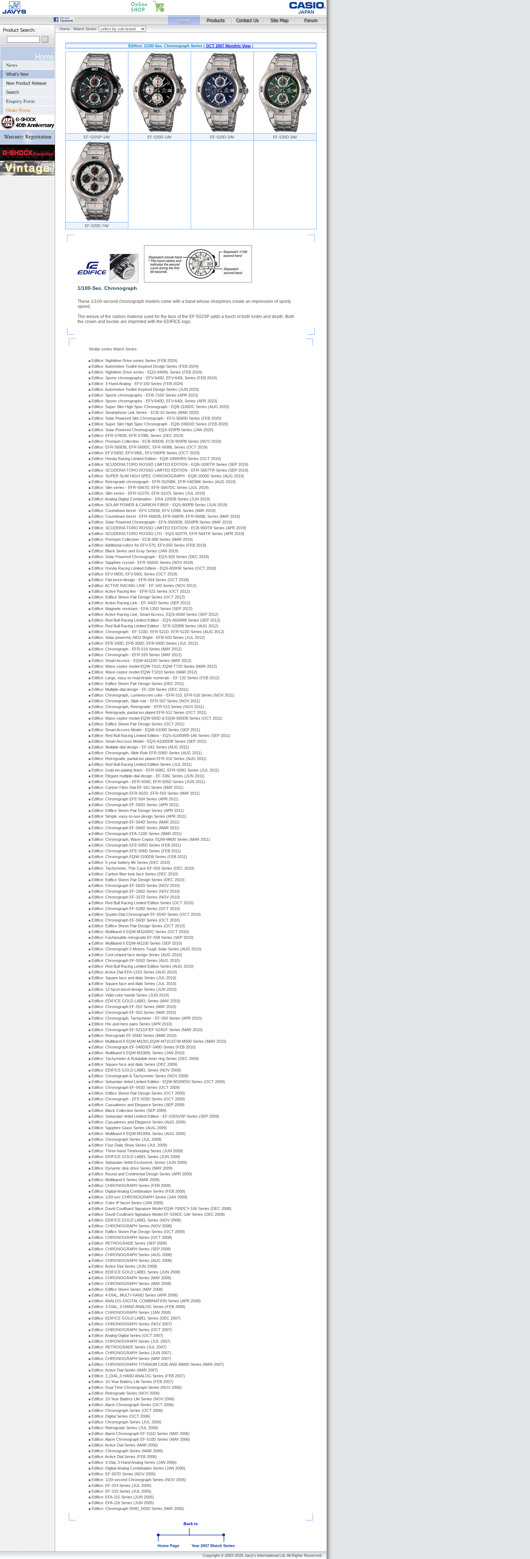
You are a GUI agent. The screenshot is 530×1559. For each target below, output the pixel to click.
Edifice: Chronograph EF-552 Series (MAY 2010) (134, 1006)
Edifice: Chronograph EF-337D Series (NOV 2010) (136, 897)
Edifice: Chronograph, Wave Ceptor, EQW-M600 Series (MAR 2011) (151, 839)
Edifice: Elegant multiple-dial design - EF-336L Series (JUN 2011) (148, 776)
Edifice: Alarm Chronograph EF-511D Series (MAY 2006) (141, 1433)
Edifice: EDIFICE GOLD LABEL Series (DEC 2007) (136, 1318)
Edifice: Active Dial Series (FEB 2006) (124, 1456)
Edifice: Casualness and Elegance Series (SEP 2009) (138, 1105)
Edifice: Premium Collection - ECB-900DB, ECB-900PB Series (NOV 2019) (156, 441)
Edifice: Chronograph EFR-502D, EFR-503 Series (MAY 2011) (146, 793)
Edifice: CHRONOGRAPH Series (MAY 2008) (131, 1278)
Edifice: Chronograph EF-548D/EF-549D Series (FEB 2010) (144, 1047)
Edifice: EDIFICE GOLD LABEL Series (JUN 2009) (136, 1156)
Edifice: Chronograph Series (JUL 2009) (127, 1139)
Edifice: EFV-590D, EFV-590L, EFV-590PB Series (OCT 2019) (146, 453)
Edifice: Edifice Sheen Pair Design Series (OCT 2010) (138, 926)
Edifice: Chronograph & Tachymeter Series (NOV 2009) (140, 1076)
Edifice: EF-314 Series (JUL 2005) (121, 1485)
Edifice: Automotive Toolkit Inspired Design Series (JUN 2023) (145, 389)
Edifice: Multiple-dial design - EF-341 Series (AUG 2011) (140, 747)
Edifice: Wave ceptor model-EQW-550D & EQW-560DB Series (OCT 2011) (157, 718)
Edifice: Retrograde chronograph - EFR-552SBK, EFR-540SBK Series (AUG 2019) (164, 482)
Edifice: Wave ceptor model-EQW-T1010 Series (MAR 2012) (144, 672)
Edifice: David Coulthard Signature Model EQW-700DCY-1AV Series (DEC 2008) (161, 1208)
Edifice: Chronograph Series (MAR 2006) (127, 1451)
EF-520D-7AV (97, 226)
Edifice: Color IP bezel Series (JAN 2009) (127, 1203)
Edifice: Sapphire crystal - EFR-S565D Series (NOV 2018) (142, 562)
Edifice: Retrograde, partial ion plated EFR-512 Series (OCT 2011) (149, 712)
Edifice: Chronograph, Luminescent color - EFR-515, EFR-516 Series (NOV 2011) (163, 695)
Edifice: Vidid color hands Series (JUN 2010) (130, 995)
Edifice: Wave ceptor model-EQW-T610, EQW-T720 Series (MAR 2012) (154, 666)
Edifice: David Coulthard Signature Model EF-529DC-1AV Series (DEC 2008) (158, 1214)
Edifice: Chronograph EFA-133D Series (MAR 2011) (137, 833)
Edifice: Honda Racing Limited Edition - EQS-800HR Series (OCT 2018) (154, 568)
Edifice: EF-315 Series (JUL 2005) (121, 1491)
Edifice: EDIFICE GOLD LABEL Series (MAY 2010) (136, 1001)
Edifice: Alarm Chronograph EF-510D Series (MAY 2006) (141, 1439)
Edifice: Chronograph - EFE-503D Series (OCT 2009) (138, 1099)
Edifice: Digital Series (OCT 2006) (121, 1416)
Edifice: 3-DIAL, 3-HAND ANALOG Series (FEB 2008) (138, 1306)
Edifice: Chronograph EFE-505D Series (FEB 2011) (136, 845)
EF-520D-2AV (222, 137)
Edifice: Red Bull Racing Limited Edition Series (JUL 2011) (142, 764)
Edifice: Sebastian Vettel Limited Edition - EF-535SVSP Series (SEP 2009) (155, 1116)
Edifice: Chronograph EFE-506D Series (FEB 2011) (136, 851)
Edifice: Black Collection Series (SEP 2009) (129, 1110)
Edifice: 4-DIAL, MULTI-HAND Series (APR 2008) (135, 1295)
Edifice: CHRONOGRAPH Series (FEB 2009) (131, 1185)
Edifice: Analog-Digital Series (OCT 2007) (127, 1335)
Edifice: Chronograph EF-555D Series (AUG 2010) (136, 960)
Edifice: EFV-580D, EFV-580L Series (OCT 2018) (134, 574)
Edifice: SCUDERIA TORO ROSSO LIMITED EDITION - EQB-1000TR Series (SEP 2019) (170, 464)
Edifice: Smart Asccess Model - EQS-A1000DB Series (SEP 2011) (149, 741)
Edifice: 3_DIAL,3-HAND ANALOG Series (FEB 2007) (138, 1376)
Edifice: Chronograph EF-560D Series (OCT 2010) (136, 920)
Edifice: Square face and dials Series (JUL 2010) (134, 978)
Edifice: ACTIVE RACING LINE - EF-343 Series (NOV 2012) (144, 585)
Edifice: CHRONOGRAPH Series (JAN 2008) (131, 1312)
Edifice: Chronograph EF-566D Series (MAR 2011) (136, 828)
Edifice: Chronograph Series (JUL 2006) (127, 1422)
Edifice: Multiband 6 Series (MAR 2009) (126, 1180)
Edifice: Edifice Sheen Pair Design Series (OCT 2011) (138, 724)
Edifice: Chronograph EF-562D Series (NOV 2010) (136, 885)
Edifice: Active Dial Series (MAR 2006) (125, 1445)
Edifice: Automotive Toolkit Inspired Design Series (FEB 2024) (145, 366)
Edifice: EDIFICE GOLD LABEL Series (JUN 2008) (136, 1272)
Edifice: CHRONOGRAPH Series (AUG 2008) (132, 1255)
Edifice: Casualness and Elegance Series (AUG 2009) (139, 1122)
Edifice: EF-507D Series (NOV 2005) (124, 1474)
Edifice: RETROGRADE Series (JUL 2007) (129, 1347)
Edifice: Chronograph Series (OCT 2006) (127, 1410)
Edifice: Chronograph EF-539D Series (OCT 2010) (136, 908)
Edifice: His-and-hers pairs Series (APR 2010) (132, 1024)
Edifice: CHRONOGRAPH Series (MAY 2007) (131, 1358)
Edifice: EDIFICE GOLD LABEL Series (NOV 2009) (136, 1070)
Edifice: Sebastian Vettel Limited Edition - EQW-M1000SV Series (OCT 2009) (158, 1081)
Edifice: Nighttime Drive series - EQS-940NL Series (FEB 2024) (147, 372)
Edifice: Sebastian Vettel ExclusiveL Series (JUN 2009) (139, 1162)
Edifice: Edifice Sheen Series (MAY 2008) (127, 1289)
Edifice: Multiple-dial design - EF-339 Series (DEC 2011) (140, 689)
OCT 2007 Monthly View (228, 46)
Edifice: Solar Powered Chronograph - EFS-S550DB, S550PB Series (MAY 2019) (162, 522)
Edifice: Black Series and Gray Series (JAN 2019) (135, 551)
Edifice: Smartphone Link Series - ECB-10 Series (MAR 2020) (145, 412)
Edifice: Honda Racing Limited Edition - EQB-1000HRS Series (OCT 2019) (156, 458)
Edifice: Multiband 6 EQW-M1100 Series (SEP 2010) (137, 943)
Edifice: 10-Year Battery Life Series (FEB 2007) (132, 1381)
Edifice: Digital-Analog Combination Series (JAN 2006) (138, 1468)
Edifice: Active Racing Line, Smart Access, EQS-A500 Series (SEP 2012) (155, 614)
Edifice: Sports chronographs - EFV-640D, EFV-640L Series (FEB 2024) (154, 378)
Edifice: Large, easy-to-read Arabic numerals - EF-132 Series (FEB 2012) (156, 678)
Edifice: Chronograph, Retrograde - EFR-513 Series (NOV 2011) (148, 707)
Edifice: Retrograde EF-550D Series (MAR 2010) (134, 1035)
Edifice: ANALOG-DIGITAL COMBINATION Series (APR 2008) (146, 1301)
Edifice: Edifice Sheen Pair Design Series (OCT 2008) (138, 1231)
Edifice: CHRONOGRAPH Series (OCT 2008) (132, 1237)
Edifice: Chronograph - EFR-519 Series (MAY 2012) (137, 649)
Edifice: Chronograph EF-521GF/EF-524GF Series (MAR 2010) (147, 1030)
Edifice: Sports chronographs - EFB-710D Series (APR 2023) (145, 395)
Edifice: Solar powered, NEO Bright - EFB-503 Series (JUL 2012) (148, 637)
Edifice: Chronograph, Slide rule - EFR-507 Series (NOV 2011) (146, 701)
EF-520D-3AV (285, 137)
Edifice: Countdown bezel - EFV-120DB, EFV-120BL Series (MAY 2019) (154, 510)
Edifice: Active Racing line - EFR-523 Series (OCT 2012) (141, 591)
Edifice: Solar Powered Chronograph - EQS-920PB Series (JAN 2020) (152, 430)
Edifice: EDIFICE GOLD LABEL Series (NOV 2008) (136, 1220)
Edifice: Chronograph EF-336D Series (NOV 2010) (136, 891)
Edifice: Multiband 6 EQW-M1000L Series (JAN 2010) (138, 1053)
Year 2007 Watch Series (213, 1545)
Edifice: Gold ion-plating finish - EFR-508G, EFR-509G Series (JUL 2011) (155, 770)
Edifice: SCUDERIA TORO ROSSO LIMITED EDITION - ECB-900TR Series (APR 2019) (169, 528)
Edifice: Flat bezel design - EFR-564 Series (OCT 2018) (140, 580)
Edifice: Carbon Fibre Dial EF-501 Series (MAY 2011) (138, 787)
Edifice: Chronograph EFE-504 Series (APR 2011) (135, 799)
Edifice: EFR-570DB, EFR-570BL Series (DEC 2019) (138, 435)
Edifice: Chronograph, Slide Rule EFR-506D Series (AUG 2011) (147, 753)
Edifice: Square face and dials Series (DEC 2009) (134, 1064)
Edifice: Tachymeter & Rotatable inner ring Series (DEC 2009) (145, 1058)
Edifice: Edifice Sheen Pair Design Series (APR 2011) (138, 810)
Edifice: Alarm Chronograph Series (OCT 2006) (133, 1405)
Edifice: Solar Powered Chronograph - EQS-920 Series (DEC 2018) (150, 557)
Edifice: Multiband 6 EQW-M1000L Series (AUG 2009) (139, 1133)
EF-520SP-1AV (97, 137)
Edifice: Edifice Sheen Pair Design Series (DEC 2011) (138, 683)
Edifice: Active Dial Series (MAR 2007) (125, 1370)
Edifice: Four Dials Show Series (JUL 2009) (129, 1145)
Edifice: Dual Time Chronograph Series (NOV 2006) (137, 1387)
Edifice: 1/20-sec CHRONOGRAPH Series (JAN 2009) (139, 1197)
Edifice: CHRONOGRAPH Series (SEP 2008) (131, 1249)
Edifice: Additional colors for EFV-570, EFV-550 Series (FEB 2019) (149, 545)
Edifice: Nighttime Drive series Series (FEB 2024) (134, 360)
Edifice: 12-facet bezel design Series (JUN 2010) (134, 989)
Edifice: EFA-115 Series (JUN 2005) (123, 1497)
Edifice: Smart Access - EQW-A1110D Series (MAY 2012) (141, 660)
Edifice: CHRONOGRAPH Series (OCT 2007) (132, 1330)
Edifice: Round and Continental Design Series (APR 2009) (142, 1174)
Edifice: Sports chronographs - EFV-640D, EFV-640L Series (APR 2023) (154, 401)
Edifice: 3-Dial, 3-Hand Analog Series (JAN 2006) (134, 1462)
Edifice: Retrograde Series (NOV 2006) (126, 1393)
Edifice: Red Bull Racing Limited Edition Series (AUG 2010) (143, 966)
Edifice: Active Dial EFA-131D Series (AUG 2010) (134, 972)
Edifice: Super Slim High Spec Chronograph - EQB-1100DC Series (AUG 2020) (160, 407)
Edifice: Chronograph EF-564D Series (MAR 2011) (136, 822)
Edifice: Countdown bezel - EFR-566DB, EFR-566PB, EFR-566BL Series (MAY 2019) (166, 516)
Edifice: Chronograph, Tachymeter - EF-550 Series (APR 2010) (147, 1018)
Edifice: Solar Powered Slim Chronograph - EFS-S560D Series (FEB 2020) (156, 418)
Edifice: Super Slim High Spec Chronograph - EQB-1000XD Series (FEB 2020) (160, 424)
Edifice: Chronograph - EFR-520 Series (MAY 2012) (137, 655)
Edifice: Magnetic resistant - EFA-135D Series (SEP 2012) (142, 608)
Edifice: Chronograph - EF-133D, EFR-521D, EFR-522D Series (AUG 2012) (158, 632)
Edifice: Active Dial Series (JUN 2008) (124, 1266)
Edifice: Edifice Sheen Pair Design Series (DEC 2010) (138, 880)
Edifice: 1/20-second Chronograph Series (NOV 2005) (139, 1480)
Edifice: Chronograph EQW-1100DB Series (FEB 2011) (139, 856)
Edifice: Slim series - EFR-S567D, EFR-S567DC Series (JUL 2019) (150, 487)
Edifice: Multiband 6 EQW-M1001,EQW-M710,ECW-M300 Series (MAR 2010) (159, 1041)
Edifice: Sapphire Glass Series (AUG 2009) (129, 1128)
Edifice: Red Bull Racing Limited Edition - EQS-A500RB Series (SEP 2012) (156, 620)
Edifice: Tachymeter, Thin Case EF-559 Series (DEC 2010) (143, 868)
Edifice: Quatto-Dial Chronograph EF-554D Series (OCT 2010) (146, 914)
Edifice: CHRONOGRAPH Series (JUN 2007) (131, 1353)
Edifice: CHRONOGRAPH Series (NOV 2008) (132, 1226)
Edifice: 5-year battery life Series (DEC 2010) (131, 862)
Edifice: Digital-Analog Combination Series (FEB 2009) (138, 1191)
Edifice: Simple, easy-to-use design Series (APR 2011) (139, 816)
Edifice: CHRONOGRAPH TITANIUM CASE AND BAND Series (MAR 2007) (158, 1364)
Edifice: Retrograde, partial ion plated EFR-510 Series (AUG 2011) (149, 758)
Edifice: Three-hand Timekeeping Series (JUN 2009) (137, 1151)
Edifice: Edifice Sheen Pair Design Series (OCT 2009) (138, 1093)
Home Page (168, 1545)
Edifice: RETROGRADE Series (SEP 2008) (129, 1243)
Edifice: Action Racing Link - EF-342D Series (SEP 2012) (141, 603)
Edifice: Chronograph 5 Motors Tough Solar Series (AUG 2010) (147, 949)
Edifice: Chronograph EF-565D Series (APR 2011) (135, 805)
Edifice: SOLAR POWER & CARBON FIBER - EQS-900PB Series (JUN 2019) (160, 505)
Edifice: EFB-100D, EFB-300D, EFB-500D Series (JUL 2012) (145, 643)
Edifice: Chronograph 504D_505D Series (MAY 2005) (138, 1508)
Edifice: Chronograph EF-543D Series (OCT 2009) (136, 1087)
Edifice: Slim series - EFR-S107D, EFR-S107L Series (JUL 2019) (148, 493)
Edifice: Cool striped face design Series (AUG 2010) (137, 955)
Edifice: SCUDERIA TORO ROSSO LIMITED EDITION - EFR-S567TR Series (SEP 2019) (170, 470)
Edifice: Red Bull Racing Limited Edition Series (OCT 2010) (143, 903)
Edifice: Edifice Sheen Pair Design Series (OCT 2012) (138, 597)
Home (64, 29)
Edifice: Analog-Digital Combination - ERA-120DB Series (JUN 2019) (151, 499)
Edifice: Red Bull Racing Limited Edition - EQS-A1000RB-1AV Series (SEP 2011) (161, 735)
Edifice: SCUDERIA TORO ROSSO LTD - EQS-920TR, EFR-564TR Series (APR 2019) (168, 533)
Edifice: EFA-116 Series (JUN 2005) (123, 1503)
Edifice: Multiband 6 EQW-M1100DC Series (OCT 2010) (140, 931)
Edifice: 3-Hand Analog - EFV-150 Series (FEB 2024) (137, 383)
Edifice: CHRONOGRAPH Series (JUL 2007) (131, 1341)
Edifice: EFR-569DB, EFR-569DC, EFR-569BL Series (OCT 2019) (150, 447)
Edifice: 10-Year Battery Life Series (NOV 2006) (133, 1399)
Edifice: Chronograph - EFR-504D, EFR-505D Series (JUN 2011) (148, 782)
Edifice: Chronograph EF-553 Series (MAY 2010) (134, 1012)
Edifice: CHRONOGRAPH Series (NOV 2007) (132, 1324)
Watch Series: (86, 29)
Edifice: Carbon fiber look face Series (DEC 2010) (135, 874)
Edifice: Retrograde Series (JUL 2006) (125, 1428)
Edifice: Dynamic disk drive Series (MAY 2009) (132, 1168)
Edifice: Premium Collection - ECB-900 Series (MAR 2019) (142, 539)
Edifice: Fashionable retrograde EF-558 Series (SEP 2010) (143, 937)
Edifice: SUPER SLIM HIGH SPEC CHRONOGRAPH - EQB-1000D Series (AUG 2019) (168, 476)
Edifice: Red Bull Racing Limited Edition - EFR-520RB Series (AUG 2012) (155, 626)
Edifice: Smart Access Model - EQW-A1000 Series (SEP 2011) (146, 730)
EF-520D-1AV (159, 137)
